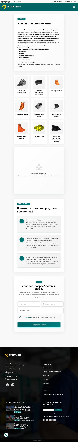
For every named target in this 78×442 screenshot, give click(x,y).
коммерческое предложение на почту (40, 317)
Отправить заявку (39, 325)
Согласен (47, 413)
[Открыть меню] (74, 7)
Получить (28, 317)
